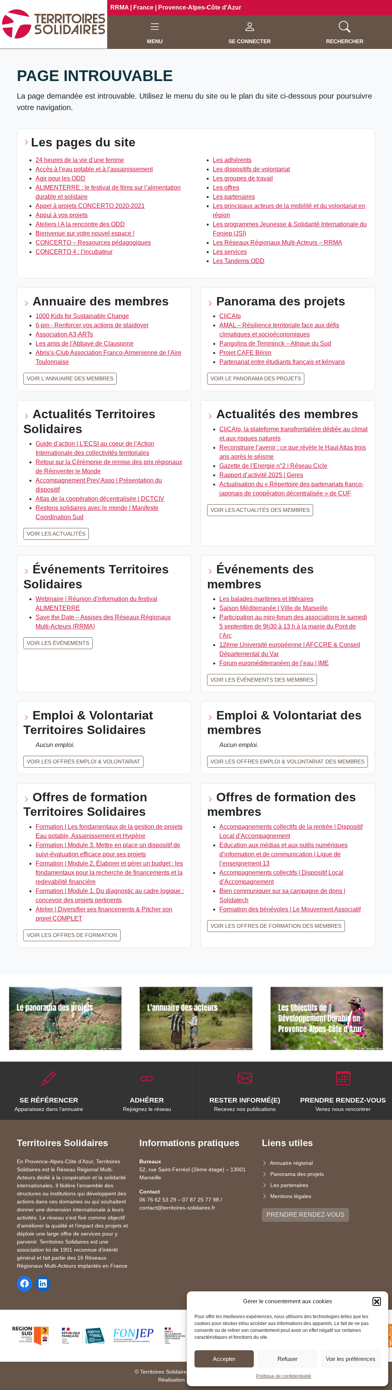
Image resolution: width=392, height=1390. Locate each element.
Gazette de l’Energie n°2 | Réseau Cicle (273, 466)
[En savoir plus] (65, 1018)
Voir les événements (58, 643)
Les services (230, 251)
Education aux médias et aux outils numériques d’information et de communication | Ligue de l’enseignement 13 (283, 854)
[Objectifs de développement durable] (326, 1018)
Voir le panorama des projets (256, 378)
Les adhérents (232, 160)
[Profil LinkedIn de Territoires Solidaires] (43, 1283)
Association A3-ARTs (64, 334)
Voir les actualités (56, 534)
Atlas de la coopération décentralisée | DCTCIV (100, 498)
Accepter (224, 1359)
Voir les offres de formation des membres (276, 926)
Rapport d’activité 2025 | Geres (261, 475)
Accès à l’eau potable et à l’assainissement (94, 169)
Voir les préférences (351, 1359)
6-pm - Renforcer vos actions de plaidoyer (92, 325)
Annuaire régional (291, 1163)
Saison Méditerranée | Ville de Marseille (273, 608)
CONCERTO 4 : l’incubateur (74, 251)
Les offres (226, 187)
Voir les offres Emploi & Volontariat (83, 761)
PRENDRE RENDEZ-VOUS (305, 1214)
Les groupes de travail (243, 178)
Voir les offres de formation (72, 935)
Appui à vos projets (62, 215)
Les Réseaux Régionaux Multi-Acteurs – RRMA (277, 242)
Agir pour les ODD (60, 178)
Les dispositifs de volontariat (251, 169)
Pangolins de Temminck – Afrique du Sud (275, 343)
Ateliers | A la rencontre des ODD (80, 224)
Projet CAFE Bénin (245, 352)
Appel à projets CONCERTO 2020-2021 (90, 206)
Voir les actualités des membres (260, 510)
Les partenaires (234, 196)
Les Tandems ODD (239, 261)
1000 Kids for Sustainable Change (82, 316)
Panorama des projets (297, 1174)
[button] (377, 1301)
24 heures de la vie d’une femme (80, 160)
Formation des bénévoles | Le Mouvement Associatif (290, 909)
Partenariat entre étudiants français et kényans (282, 362)
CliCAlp (230, 316)
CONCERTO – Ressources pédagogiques (93, 242)
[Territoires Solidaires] (53, 24)
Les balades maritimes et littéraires (266, 599)
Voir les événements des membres (262, 680)
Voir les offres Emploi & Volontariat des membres (287, 761)
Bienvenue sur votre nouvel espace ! (85, 233)
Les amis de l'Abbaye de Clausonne (85, 343)
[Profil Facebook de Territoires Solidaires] (24, 1283)
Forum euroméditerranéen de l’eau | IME (274, 663)
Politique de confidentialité (283, 1376)
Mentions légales (290, 1196)
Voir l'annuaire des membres (70, 378)
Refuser (287, 1359)
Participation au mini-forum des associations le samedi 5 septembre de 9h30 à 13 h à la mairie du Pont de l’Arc (293, 626)
